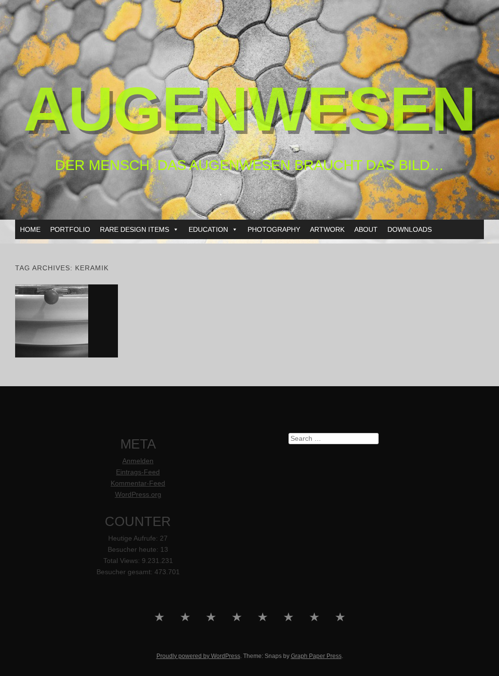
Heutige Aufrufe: (134, 538)
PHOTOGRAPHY (274, 229)
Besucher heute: (134, 549)
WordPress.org (138, 494)
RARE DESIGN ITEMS (134, 229)
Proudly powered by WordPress (198, 656)
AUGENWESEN (249, 109)
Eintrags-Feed (138, 472)
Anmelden (138, 461)
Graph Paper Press (316, 656)
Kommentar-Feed (138, 483)
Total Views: (122, 560)
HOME (30, 229)
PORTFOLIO (70, 229)
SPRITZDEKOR (67, 320)
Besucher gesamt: (125, 572)
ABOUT (366, 229)
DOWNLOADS (409, 229)
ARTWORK (327, 229)
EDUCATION (208, 229)
